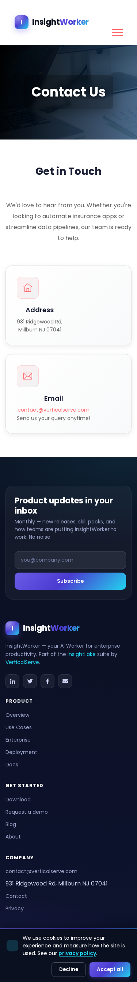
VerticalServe (22, 662)
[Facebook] (47, 681)
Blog (10, 824)
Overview (17, 715)
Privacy (14, 908)
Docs (11, 764)
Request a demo (26, 812)
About (13, 836)
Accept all (110, 969)
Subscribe (70, 581)
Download (18, 799)
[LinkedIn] (12, 681)
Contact (16, 896)
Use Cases (18, 727)
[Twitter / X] (30, 681)
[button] (116, 31)
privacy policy (77, 953)
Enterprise (18, 739)
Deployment (21, 752)
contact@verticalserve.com (54, 409)
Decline (68, 969)
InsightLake (82, 654)
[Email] (65, 681)
